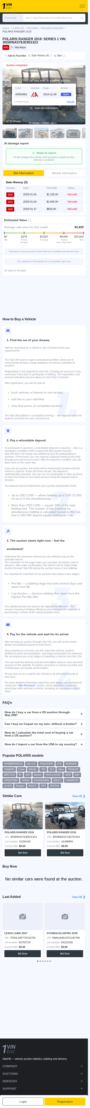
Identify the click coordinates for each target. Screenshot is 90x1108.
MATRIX (54, 785)
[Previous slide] (8, 90)
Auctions (10, 1073)
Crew (21, 769)
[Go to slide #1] (10, 133)
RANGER (71, 763)
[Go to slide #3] (41, 133)
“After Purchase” (26, 685)
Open (66, 94)
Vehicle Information (64, 173)
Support (10, 1088)
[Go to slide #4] (57, 133)
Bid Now (23, 852)
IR (20, 774)
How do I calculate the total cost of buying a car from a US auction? (39, 734)
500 (28, 774)
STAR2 (26, 780)
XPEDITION (11, 780)
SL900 (8, 785)
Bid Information (24, 173)
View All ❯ (78, 796)
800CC (33, 785)
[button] (13, 18)
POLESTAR (46, 763)
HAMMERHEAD (13, 763)
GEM (68, 774)
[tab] (37, 961)
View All (70, 101)
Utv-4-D (31, 763)
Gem (61, 769)
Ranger (20, 785)
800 (77, 774)
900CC (57, 780)
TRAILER (73, 769)
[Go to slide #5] (73, 133)
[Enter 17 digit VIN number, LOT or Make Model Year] (81, 18)
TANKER (9, 769)
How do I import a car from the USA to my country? (41, 744)
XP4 (43, 785)
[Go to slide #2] (25, 133)
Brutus (37, 774)
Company (10, 1066)
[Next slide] (79, 90)
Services (10, 1081)
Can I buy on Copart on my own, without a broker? (41, 723)
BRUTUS (9, 774)
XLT (52, 769)
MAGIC (33, 769)
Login (23, 1101)
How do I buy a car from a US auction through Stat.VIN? (37, 714)
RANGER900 (41, 780)
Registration (65, 1101)
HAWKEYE (72, 780)
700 (43, 769)
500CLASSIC (53, 774)
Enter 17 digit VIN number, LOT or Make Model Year (49, 18)
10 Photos (15, 121)
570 (59, 763)
